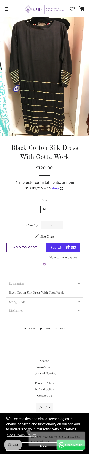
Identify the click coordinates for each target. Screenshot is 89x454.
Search (44, 361)
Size (44, 200)
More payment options (63, 257)
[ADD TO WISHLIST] (44, 264)
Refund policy (44, 389)
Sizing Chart (44, 367)
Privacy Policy (44, 383)
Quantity (32, 225)
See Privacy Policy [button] (21, 435)
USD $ (42, 407)
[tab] (44, 283)
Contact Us (44, 396)
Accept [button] (44, 446)
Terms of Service (44, 373)
